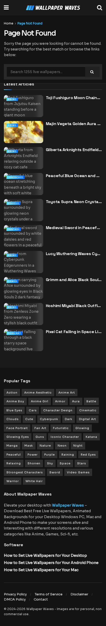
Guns (40, 437)
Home (8, 23)
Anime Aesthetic (38, 392)
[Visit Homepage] (53, 7)
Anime (12, 99)
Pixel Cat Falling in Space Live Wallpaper (74, 331)
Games (12, 281)
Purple (49, 454)
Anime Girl (39, 401)
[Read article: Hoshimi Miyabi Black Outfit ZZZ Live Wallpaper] (23, 317)
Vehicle (13, 203)
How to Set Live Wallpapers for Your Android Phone (51, 562)
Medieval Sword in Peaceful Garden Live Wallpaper (74, 227)
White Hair (34, 481)
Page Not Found (29, 23)
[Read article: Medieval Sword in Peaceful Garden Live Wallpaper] (23, 239)
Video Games (78, 472)
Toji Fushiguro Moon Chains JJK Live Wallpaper (74, 97)
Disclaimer (79, 594)
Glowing (82, 428)
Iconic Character (65, 437)
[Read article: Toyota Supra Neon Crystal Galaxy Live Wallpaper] (23, 213)
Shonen (34, 463)
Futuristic (61, 428)
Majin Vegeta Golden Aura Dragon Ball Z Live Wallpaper (74, 123)
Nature (45, 445)
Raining (67, 454)
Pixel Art (14, 333)
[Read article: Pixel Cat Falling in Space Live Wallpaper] (23, 343)
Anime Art (66, 392)
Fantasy (14, 229)
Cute (29, 419)
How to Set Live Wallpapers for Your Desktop (45, 555)
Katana (91, 437)
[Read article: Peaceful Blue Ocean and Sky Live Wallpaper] (23, 187)
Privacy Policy (15, 594)
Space (65, 463)
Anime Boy (15, 401)
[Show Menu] (6, 7)
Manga (12, 445)
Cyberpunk (49, 419)
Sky (50, 463)
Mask (28, 445)
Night (78, 445)
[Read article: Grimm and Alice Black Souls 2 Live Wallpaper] (23, 291)
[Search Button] (99, 7)
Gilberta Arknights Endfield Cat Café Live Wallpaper (74, 149)
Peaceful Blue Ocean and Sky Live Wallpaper (74, 175)
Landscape (15, 177)
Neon (62, 445)
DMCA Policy (15, 599)
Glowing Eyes (17, 437)
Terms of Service (49, 594)
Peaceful (13, 454)
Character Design (58, 410)
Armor (60, 401)
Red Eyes (88, 454)
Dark (68, 419)
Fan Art (40, 428)
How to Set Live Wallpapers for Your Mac (41, 570)
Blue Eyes (14, 410)
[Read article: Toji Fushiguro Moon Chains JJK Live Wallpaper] (23, 109)
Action (11, 392)
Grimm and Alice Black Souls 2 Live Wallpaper (74, 279)
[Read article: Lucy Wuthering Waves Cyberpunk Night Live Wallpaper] (23, 265)
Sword (54, 472)
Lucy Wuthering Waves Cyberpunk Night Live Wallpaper (74, 253)
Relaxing (13, 463)
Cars (33, 410)
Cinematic (87, 410)
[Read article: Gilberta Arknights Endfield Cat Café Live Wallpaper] (23, 161)
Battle (91, 401)
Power (33, 454)
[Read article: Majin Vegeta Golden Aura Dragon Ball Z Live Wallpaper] (23, 135)
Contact (41, 599)
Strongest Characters (24, 472)
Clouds (12, 419)
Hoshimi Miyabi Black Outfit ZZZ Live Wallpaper (74, 305)
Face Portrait (17, 428)
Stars (81, 463)
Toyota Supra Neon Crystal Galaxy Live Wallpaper (74, 201)
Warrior (12, 481)
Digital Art (87, 419)
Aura (76, 401)
